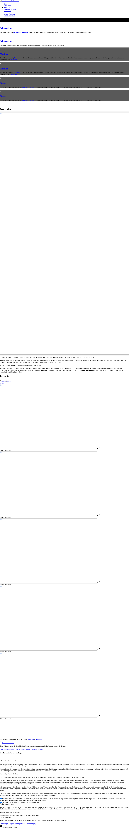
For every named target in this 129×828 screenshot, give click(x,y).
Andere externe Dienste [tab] (7, 804)
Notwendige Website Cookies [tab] (9, 774)
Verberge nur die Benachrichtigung (25, 749)
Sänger (3, 83)
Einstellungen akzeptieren (7, 749)
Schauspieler (6, 28)
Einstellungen (40, 749)
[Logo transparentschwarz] (9, 1)
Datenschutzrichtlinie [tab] (6, 817)
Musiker (4, 54)
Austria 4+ (17, 58)
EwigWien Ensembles (28, 87)
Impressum (38, 739)
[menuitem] (66, 4)
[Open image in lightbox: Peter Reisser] (98, 449)
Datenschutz (30, 739)
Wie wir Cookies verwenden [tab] (8, 761)
